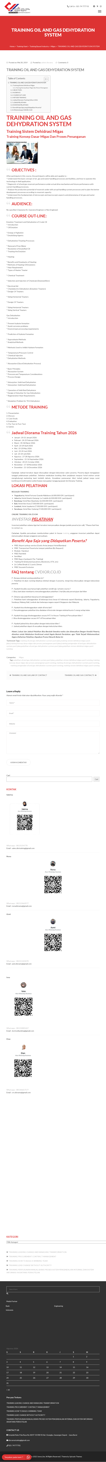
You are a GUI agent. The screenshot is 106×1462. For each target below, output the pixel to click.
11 (21, 1367)
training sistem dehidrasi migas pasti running (82, 665)
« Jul (8, 1390)
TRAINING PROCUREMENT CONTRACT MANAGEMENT (32, 1256)
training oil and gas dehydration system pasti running (78, 663)
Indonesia (9, 1310)
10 (7, 1367)
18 (21, 1372)
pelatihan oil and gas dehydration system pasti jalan (41, 646)
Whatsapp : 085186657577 (17, 1090)
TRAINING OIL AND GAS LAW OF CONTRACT (29, 675)
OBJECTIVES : (17, 90)
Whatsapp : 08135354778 (17, 845)
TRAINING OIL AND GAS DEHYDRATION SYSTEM (28, 83)
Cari (8, 775)
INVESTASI (21, 519)
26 (34, 1378)
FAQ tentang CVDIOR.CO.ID (23, 110)
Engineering (58, 1306)
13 (47, 1367)
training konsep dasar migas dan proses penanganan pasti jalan (35, 643)
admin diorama (47, 63)
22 (74, 1372)
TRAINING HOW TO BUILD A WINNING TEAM (28, 1261)
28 (61, 1378)
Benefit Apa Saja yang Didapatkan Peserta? (27, 107)
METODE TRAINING (19, 97)
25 (21, 1378)
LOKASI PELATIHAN (19, 102)
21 (61, 1372)
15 (74, 1367)
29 (74, 1378)
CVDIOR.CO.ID (48, 572)
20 (47, 1372)
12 (34, 1367)
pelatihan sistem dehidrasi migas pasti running (74, 660)
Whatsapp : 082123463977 (17, 903)
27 (47, 1378)
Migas (21, 657)
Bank (8, 1306)
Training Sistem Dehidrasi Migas (24, 85)
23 (87, 1372)
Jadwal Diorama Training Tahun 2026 (25, 100)
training (66, 533)
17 (7, 1372)
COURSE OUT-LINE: (19, 95)
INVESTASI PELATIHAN (20, 105)
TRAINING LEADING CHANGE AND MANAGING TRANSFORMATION (37, 1252)
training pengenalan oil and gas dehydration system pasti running (37, 665)
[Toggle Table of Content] (45, 79)
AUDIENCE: (17, 92)
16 (87, 1367)
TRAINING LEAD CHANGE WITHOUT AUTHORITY (30, 1265)
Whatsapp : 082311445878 (17, 961)
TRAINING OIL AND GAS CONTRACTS (79, 675)
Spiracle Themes (76, 1457)
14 (61, 1367)
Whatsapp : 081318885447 (17, 1028)
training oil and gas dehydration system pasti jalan (40, 641)
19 (34, 1372)
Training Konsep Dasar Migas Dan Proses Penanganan (32, 88)
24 (7, 1378)
